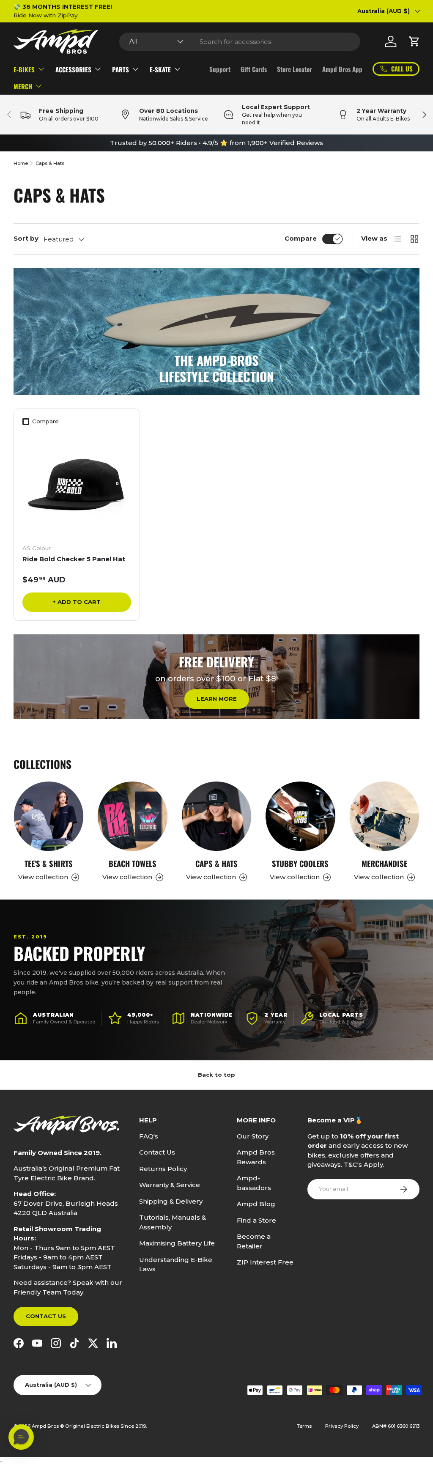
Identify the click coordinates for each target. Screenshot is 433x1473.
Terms (304, 1426)
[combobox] (239, 42)
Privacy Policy (342, 1426)
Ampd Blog (256, 1204)
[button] (414, 41)
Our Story (253, 1136)
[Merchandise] (384, 816)
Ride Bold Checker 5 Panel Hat (73, 559)
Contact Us (46, 1316)
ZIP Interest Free (265, 1262)
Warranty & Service (169, 1185)
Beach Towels (132, 863)
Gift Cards (254, 69)
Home (21, 163)
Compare (301, 238)
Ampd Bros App (342, 69)
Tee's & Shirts (49, 863)
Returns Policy (163, 1169)
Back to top (216, 1074)
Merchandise (384, 863)
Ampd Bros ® (48, 1426)
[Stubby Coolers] (300, 816)
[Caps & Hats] (216, 816)
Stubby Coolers (300, 863)
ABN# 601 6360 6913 (395, 1426)
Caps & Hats (50, 163)
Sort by (26, 238)
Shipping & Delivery (171, 1201)
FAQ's (148, 1136)
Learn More (217, 698)
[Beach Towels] (132, 816)
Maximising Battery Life (177, 1243)
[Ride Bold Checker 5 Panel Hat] (76, 483)
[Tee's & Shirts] (48, 816)
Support (219, 69)
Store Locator (294, 69)
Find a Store (256, 1220)
